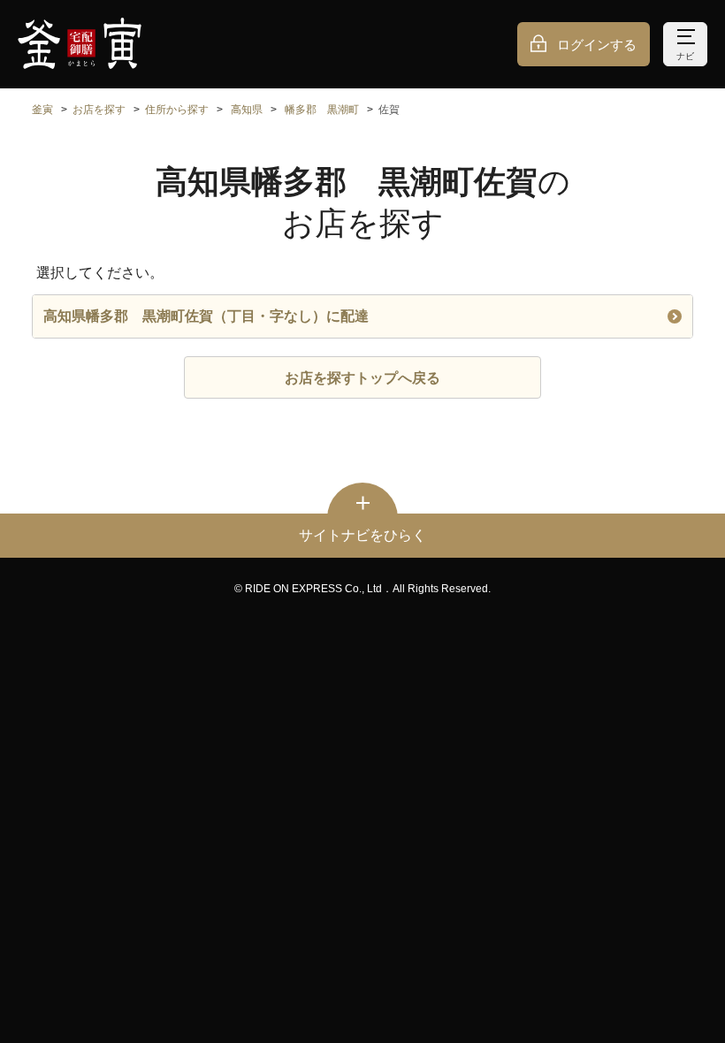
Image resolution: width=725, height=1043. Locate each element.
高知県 (247, 109)
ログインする (597, 44)
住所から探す (177, 109)
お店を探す (99, 109)
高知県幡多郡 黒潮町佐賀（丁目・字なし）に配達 (206, 316)
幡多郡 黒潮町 (322, 109)
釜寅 (42, 109)
